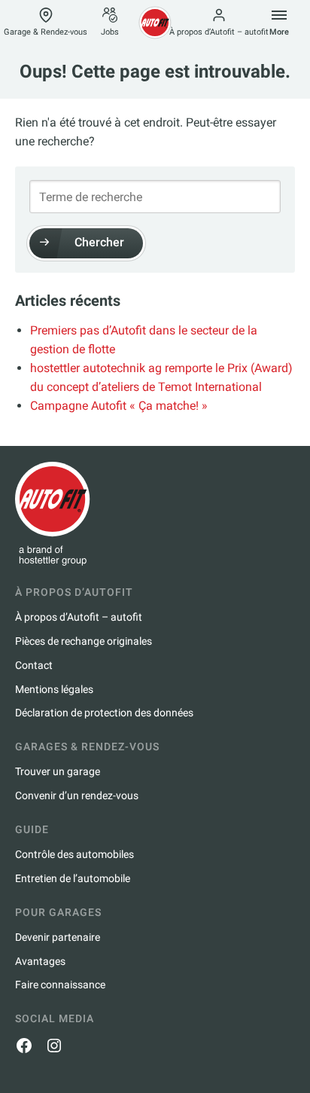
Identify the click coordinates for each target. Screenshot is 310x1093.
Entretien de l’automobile (72, 878)
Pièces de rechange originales (83, 641)
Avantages (40, 961)
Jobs (110, 32)
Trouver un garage (57, 771)
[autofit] (154, 22)
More (279, 32)
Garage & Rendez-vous (45, 32)
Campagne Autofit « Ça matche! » (119, 405)
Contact (34, 665)
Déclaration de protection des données (104, 713)
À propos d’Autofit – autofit (219, 32)
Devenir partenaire (57, 937)
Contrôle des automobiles (74, 854)
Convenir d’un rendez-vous (76, 795)
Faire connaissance (60, 985)
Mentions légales (54, 689)
